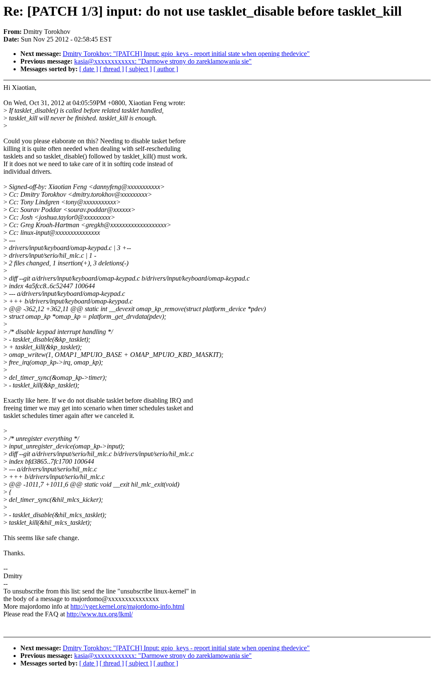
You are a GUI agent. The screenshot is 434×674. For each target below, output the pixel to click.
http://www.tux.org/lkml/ (100, 614)
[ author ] (165, 68)
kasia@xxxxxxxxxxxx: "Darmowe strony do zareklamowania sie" (163, 61)
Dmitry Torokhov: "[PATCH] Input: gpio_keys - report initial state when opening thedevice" (186, 53)
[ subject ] (138, 68)
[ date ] (88, 68)
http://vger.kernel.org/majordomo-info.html (127, 606)
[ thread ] (112, 68)
